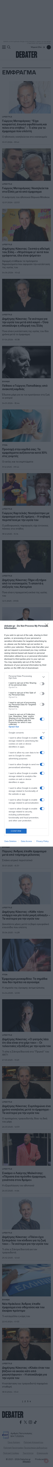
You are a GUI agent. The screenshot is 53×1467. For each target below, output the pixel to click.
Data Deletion (10, 841)
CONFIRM (16, 831)
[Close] (47, 626)
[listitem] (26, 677)
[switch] (42, 683)
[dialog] (26, 734)
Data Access (26, 841)
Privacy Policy (42, 841)
